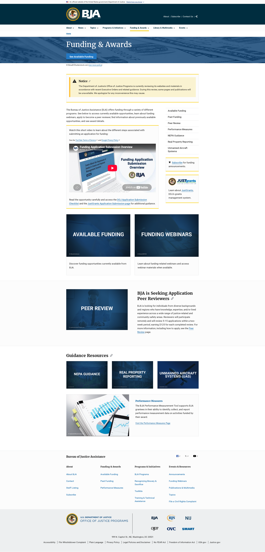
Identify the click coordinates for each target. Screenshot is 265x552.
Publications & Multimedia (182, 487)
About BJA (71, 474)
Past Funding (106, 481)
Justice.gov (215, 542)
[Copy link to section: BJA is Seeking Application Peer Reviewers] (171, 298)
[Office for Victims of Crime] (171, 531)
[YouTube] (196, 458)
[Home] (91, 14)
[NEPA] (87, 375)
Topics (172, 494)
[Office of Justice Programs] (73, 14)
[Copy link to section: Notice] (89, 81)
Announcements (177, 474)
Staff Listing (72, 487)
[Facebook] (179, 458)
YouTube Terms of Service (85, 140)
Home (68, 34)
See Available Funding (81, 56)
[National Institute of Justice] (188, 520)
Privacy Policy (113, 542)
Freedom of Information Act (182, 542)
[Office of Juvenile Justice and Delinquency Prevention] (154, 531)
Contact (70, 481)
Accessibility (49, 542)
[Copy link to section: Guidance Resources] (110, 355)
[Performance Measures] (97, 415)
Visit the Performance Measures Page (152, 423)
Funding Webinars (178, 481)
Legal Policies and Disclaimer (136, 542)
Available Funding (109, 474)
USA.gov (202, 542)
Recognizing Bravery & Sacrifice (146, 483)
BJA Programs (142, 474)
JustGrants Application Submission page (109, 203)
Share (198, 18)
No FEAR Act (160, 542)
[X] (188, 458)
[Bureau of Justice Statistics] (171, 522)
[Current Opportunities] (98, 235)
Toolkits (138, 491)
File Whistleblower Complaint (72, 542)
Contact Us (188, 16)
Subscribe (175, 16)
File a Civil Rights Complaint (182, 501)
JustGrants (187, 190)
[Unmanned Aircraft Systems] (178, 375)
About (166, 16)
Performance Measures (149, 401)
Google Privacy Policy (110, 140)
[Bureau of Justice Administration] (154, 520)
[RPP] (132, 375)
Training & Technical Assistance (145, 499)
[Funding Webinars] (167, 235)
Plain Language (96, 542)
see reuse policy (95, 65)
